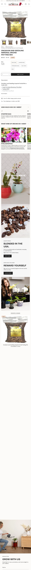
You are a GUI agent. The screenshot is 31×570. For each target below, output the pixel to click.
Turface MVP (5, 89)
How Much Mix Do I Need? (11, 107)
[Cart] (28, 4)
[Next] (29, 0)
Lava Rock (11, 91)
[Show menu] (1, 4)
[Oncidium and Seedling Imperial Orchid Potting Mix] (15, 329)
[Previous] (2, 0)
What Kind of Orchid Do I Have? (13, 124)
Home (2, 46)
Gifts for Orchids (9, 46)
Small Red (5, 91)
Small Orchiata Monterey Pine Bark (12, 87)
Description (4, 80)
